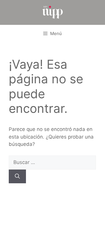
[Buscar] (17, 177)
